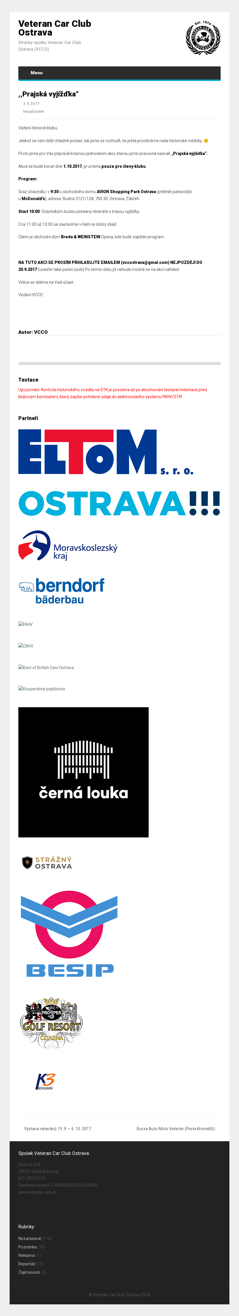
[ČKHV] (25, 646)
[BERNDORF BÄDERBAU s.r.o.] (62, 603)
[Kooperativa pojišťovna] (41, 689)
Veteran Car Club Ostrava (54, 28)
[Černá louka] (83, 836)
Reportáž (26, 1264)
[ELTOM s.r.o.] (105, 473)
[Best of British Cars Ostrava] (46, 667)
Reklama (26, 1255)
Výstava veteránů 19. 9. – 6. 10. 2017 (57, 1128)
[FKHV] (25, 624)
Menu (37, 72)
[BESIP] (69, 977)
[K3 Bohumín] (45, 1095)
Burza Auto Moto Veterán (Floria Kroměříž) (176, 1128)
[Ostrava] (119, 515)
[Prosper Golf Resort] (53, 1048)
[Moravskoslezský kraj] (67, 559)
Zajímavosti (29, 1272)
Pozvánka (27, 1247)
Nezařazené (33, 111)
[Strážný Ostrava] (47, 869)
